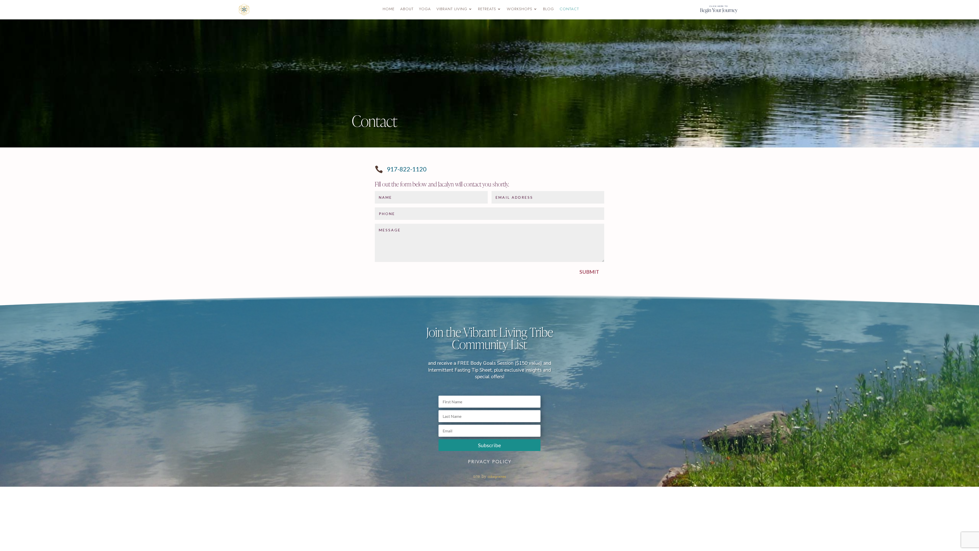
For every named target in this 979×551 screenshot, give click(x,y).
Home (389, 9)
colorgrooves (497, 476)
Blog (548, 9)
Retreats (487, 9)
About (407, 9)
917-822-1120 (407, 169)
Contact (569, 9)
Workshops (519, 9)
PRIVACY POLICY (489, 461)
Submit (589, 272)
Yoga (425, 9)
